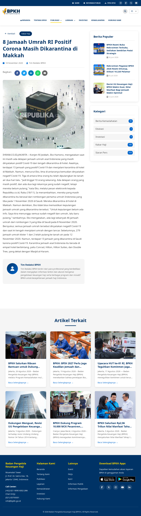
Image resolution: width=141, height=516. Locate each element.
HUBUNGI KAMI (114, 20)
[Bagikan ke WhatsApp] (38, 73)
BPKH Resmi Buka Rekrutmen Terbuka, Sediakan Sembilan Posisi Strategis (120, 49)
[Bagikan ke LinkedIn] (31, 73)
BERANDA (26, 20)
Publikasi (41, 479)
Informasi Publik (75, 484)
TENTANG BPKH (40, 20)
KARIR (77, 3)
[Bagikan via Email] (45, 73)
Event (70, 469)
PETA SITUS (111, 3)
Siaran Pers (114, 152)
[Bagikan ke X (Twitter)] (24, 73)
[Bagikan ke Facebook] (17, 73)
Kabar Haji (114, 144)
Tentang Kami (43, 474)
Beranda (41, 469)
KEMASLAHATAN (98, 20)
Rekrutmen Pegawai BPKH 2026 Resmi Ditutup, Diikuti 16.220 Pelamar (120, 68)
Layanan (40, 484)
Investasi (114, 136)
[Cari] (125, 11)
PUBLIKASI (55, 20)
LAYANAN (69, 20)
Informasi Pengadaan (78, 488)
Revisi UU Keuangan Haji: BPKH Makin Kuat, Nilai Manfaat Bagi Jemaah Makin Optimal (120, 88)
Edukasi (114, 128)
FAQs (70, 474)
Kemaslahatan (43, 488)
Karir (70, 479)
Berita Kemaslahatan (114, 121)
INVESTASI (83, 20)
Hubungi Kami (43, 498)
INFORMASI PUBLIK (93, 3)
